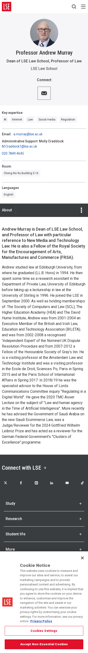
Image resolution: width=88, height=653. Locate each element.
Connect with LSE (21, 468)
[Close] (82, 558)
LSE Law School (44, 68)
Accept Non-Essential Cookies (44, 644)
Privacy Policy (41, 621)
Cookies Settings (44, 631)
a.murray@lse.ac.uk (27, 134)
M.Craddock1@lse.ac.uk (19, 146)
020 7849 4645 (13, 153)
